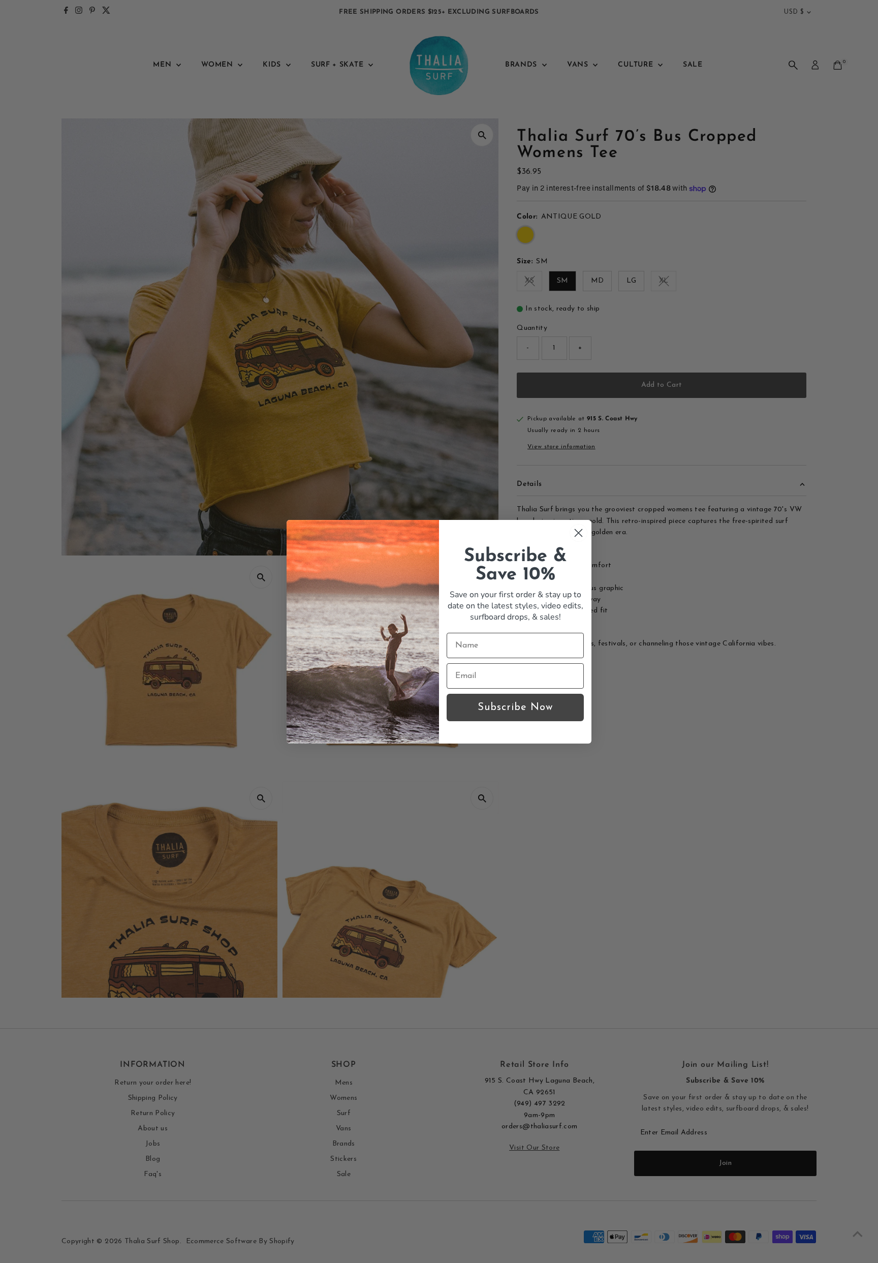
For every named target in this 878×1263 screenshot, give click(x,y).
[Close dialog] (578, 533)
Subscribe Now (515, 707)
